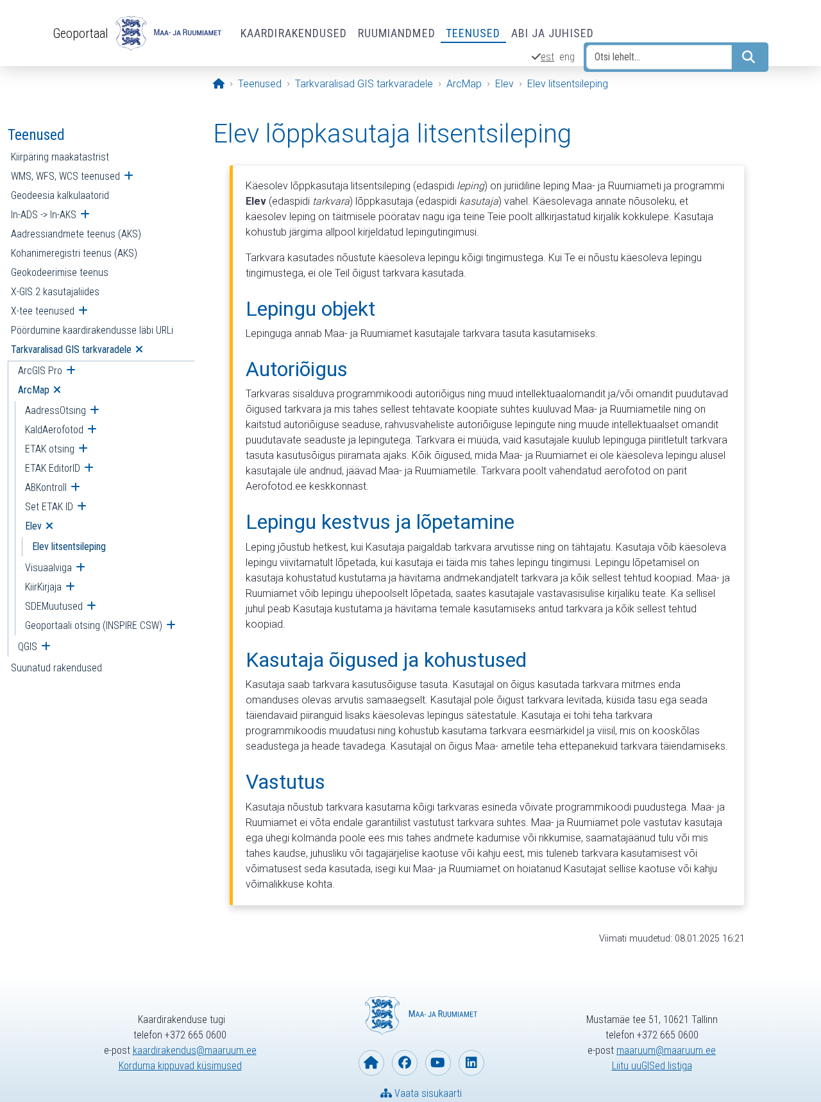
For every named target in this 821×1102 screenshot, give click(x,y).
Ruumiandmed (397, 33)
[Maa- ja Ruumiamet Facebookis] (405, 1063)
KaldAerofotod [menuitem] (54, 430)
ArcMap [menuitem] (33, 390)
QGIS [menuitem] (27, 647)
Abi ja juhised (552, 33)
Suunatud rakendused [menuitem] (56, 668)
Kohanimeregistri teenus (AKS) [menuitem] (74, 253)
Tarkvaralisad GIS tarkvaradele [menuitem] (71, 349)
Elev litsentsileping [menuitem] (69, 546)
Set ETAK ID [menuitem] (49, 507)
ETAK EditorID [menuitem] (52, 468)
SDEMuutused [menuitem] (54, 606)
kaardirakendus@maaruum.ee (195, 1050)
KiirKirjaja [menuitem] (43, 587)
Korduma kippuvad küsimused (180, 1066)
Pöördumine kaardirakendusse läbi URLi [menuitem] (92, 330)
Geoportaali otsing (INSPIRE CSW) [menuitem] (93, 625)
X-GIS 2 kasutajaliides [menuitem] (55, 292)
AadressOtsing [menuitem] (55, 410)
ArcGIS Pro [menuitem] (40, 371)
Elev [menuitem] (33, 526)
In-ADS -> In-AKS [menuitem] (43, 215)
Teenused (473, 33)
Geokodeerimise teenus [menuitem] (59, 272)
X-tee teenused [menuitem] (42, 311)
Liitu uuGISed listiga (652, 1066)
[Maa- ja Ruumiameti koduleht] (371, 1063)
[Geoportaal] (166, 33)
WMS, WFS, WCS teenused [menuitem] (65, 176)
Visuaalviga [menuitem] (48, 568)
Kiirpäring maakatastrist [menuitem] (60, 157)
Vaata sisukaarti (427, 1093)
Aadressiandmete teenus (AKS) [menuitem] (76, 234)
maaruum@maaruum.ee (666, 1050)
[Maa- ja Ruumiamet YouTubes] (438, 1063)
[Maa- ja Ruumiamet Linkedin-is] (471, 1063)
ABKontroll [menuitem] (46, 487)
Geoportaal (80, 33)
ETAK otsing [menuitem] (49, 449)
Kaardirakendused (294, 33)
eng (567, 57)
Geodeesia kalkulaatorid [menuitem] (60, 195)
